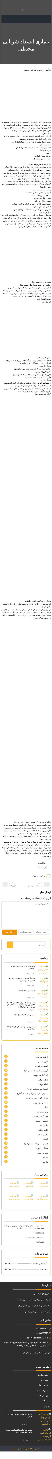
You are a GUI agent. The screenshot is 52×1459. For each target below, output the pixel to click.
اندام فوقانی (42, 1084)
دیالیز (45, 1107)
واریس (45, 1162)
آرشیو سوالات (42, 1057)
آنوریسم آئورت (41, 1066)
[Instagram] (48, 1360)
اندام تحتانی (43, 1080)
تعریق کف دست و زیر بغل (36, 1098)
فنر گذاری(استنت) (40, 1116)
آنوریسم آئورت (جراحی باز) (36, 1071)
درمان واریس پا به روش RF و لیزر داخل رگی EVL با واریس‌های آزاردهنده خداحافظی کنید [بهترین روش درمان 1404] (20, 1005)
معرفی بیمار (42, 1153)
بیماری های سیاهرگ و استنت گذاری (32, 1093)
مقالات (45, 1157)
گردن (45, 1139)
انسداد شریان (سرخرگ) (37, 1089)
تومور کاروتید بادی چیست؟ (26, 990)
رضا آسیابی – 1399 (19, 1449)
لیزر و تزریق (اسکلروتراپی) (36, 1144)
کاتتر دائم (44, 1125)
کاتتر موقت (43, 1130)
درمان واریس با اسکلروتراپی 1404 (24, 1015)
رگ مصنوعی (42, 1112)
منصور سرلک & (33, 1449)
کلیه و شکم (43, 1134)
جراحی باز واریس (40, 1102)
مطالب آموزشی (41, 1148)
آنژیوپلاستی (43, 1061)
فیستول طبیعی (41, 1121)
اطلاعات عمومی (40, 1075)
